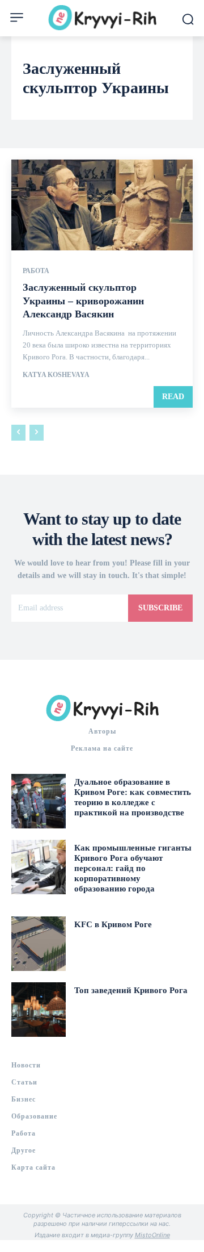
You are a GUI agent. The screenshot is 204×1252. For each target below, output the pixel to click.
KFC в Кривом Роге (113, 924)
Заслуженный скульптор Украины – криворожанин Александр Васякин (85, 301)
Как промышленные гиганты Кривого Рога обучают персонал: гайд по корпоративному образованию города (133, 868)
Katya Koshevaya (56, 375)
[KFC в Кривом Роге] (38, 943)
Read (173, 396)
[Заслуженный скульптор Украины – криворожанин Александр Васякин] (102, 205)
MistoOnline (152, 1235)
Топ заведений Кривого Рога (131, 990)
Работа (36, 270)
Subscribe (160, 608)
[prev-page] (18, 433)
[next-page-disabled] (36, 433)
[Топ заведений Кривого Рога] (38, 1009)
